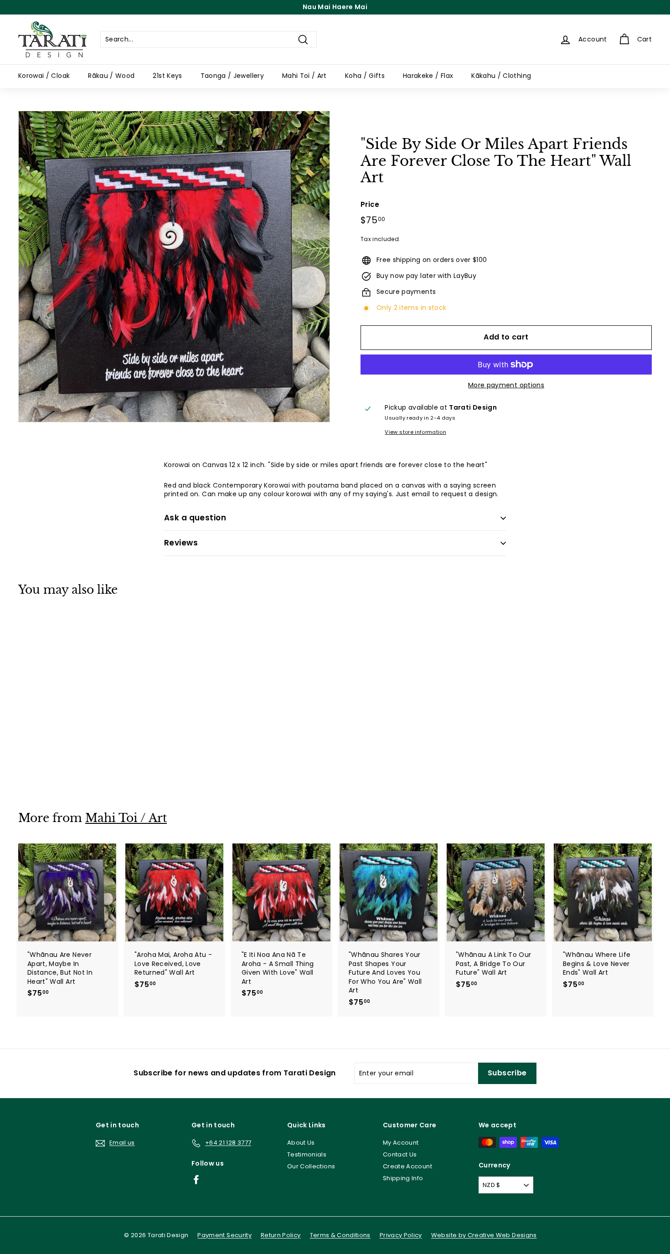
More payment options (506, 385)
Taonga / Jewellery (232, 75)
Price (370, 204)
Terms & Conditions (340, 1235)
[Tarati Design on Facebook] (196, 1179)
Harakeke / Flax (428, 75)
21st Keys (167, 75)
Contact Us (400, 1154)
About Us (301, 1142)
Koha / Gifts (365, 75)
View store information (415, 432)
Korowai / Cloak (44, 75)
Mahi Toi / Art (304, 75)
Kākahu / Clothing (501, 75)
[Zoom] (174, 266)
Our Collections (311, 1166)
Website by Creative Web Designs (484, 1235)
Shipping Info (403, 1178)
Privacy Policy (401, 1235)
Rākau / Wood (111, 75)
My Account (401, 1142)
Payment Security (224, 1235)
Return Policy (281, 1235)
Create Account (407, 1166)
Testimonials (306, 1154)
